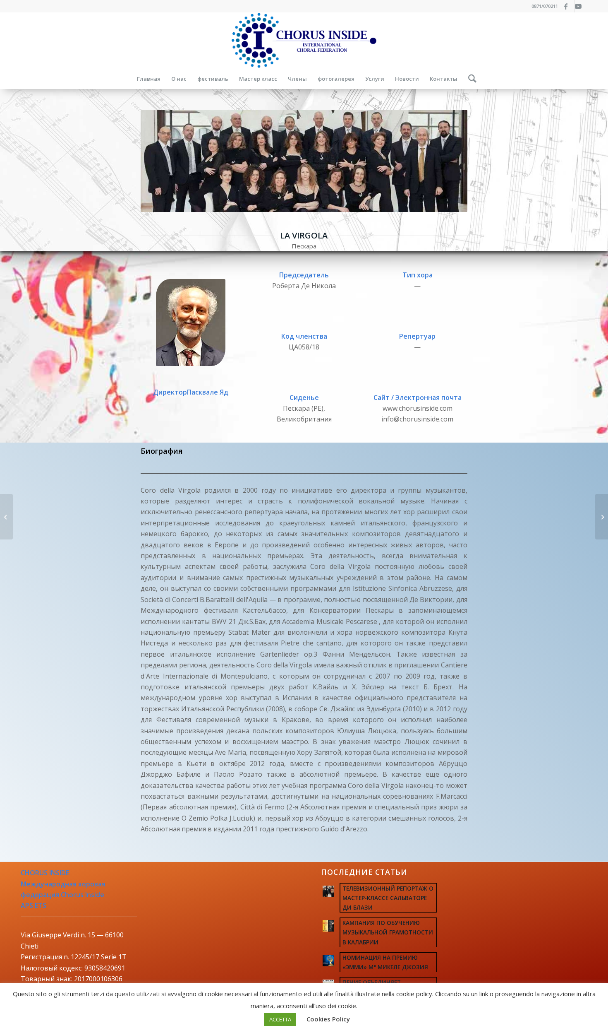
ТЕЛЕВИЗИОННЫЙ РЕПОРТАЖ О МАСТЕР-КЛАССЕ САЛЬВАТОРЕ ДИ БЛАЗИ (387, 897)
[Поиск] (469, 78)
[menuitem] (149, 78)
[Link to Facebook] (568, 6)
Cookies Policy (328, 1019)
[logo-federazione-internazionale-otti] (304, 40)
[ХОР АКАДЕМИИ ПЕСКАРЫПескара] (6, 516)
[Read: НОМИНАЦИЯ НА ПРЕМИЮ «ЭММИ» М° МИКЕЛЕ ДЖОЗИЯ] (328, 960)
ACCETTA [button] (280, 1019)
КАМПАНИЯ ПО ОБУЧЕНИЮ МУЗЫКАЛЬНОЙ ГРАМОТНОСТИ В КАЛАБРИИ (387, 932)
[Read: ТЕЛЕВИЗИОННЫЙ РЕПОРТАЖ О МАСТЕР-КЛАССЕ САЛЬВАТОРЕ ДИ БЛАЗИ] (328, 891)
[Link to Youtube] (581, 6)
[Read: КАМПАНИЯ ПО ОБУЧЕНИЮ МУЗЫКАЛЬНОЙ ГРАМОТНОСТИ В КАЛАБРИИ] (328, 925)
